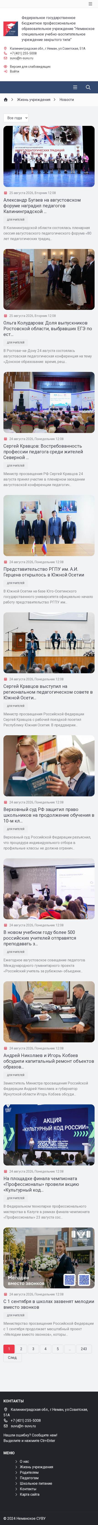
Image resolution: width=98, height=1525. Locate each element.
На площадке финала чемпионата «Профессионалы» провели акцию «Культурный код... (41, 1184)
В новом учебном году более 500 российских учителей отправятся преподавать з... (39, 938)
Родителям (29, 1472)
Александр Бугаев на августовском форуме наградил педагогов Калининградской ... (42, 205)
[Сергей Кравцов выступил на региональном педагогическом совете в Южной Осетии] (49, 642)
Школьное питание (36, 1483)
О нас (24, 1461)
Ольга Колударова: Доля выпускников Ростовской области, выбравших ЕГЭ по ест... (47, 328)
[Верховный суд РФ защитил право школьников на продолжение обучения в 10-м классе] (49, 765)
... (70, 1349)
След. (12, 1357)
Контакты (28, 1489)
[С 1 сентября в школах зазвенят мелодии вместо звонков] (49, 1258)
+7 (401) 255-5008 (23, 53)
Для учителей (15, 220)
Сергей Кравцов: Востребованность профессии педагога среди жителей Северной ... (43, 451)
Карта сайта (29, 1494)
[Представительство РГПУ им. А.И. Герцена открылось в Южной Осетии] (49, 525)
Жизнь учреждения (36, 1467)
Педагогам (29, 1478)
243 (84, 1349)
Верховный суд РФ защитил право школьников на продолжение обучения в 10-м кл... (48, 815)
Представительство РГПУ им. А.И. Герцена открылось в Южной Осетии (43, 572)
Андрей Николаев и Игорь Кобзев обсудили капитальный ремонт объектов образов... (48, 1061)
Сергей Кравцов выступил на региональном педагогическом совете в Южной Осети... (48, 692)
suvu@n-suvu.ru (21, 58)
